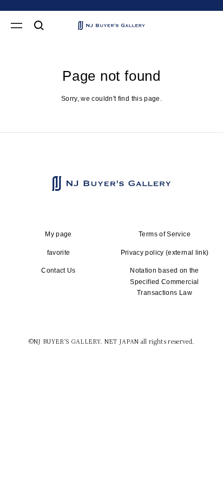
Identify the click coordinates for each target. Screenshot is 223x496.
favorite (58, 252)
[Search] (39, 25)
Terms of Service (165, 234)
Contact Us (58, 270)
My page (58, 234)
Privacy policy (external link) (165, 252)
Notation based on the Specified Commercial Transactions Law (164, 282)
